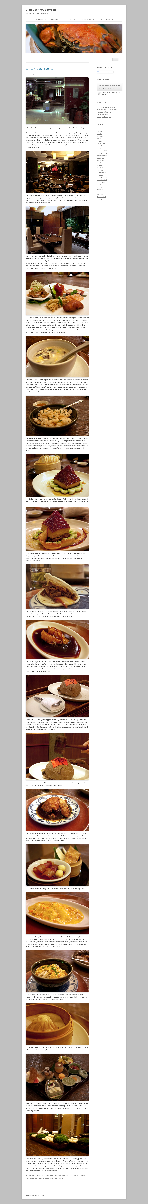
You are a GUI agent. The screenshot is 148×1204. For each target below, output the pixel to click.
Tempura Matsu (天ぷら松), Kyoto (107, 110)
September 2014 (102, 160)
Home (27, 19)
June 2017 (100, 129)
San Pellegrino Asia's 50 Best (44, 1178)
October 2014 (101, 158)
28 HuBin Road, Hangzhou (39, 68)
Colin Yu (68, 1176)
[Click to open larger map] (105, 72)
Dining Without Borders (41, 10)
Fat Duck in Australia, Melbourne (107, 107)
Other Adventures (71, 19)
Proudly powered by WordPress (35, 1195)
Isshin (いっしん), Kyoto (104, 117)
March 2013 (100, 194)
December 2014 (102, 153)
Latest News (110, 19)
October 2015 (101, 148)
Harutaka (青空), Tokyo (104, 112)
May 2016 (100, 139)
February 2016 (101, 141)
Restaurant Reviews (87, 19)
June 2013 (100, 187)
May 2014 (100, 168)
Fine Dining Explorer (39, 19)
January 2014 (101, 175)
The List (100, 19)
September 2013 (102, 182)
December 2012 (102, 199)
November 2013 (102, 180)
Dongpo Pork (75, 1176)
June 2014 (100, 165)
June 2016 (100, 136)
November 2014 (102, 156)
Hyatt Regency (30, 1178)
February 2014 (101, 172)
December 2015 (102, 146)
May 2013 (100, 189)
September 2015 (102, 151)
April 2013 (100, 192)
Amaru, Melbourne (103, 114)
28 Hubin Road (56, 1176)
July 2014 (99, 163)
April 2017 (100, 131)
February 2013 (101, 197)
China (42, 1176)
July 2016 (99, 134)
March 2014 (100, 170)
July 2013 (99, 185)
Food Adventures (55, 19)
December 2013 (102, 177)
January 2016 (101, 143)
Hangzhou (83, 1176)
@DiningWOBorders (112, 92)
